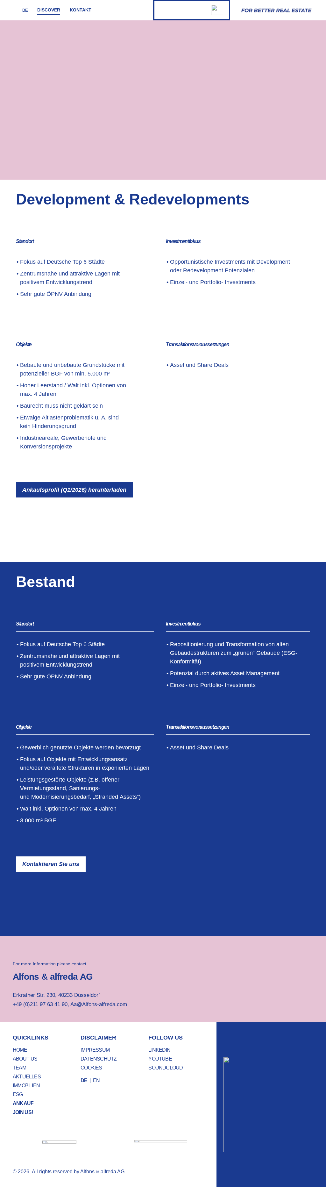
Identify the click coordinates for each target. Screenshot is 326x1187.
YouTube (160, 1059)
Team (19, 1067)
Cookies (91, 1067)
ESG (18, 1094)
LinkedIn (159, 1050)
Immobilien (26, 1085)
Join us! (23, 1112)
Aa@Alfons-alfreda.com (98, 1004)
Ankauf (23, 1103)
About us (25, 1059)
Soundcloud (165, 1067)
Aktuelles (27, 1076)
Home (20, 1050)
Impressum (95, 1050)
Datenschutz (99, 1059)
